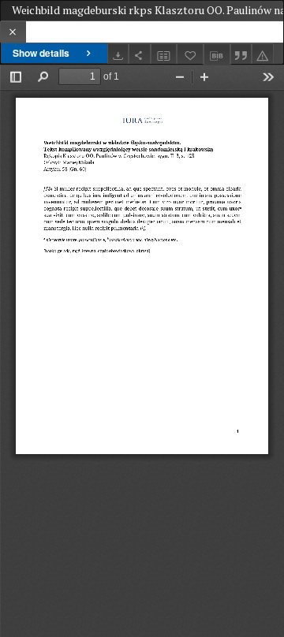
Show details (41, 53)
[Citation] (241, 54)
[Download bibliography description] (217, 54)
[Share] (140, 54)
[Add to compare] (164, 54)
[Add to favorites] (190, 54)
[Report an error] (263, 54)
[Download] (118, 54)
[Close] (13, 32)
